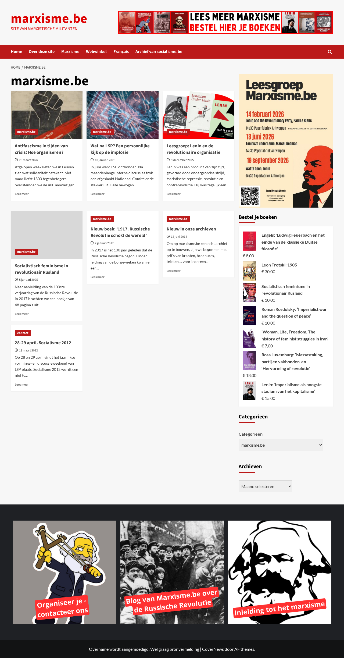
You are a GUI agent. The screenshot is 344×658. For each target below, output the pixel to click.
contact (22, 333)
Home (16, 52)
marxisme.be (49, 18)
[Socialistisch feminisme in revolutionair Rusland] (47, 235)
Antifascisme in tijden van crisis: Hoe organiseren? (41, 149)
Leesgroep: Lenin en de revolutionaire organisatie (193, 149)
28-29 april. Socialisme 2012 (43, 343)
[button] (330, 51)
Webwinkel (96, 52)
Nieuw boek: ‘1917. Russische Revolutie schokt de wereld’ (120, 232)
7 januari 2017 (104, 243)
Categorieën (251, 433)
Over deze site (42, 52)
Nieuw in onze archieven (191, 229)
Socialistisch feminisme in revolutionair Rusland (41, 269)
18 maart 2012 (28, 350)
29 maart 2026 (28, 160)
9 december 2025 (182, 160)
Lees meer (22, 194)
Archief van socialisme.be (158, 52)
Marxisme (70, 52)
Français (121, 52)
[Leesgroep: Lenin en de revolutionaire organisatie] (198, 115)
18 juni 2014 (179, 236)
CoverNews (213, 649)
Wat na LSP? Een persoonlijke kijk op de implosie (120, 149)
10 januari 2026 (105, 160)
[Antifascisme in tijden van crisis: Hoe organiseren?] (47, 115)
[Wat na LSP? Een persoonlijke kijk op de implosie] (122, 115)
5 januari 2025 (28, 280)
